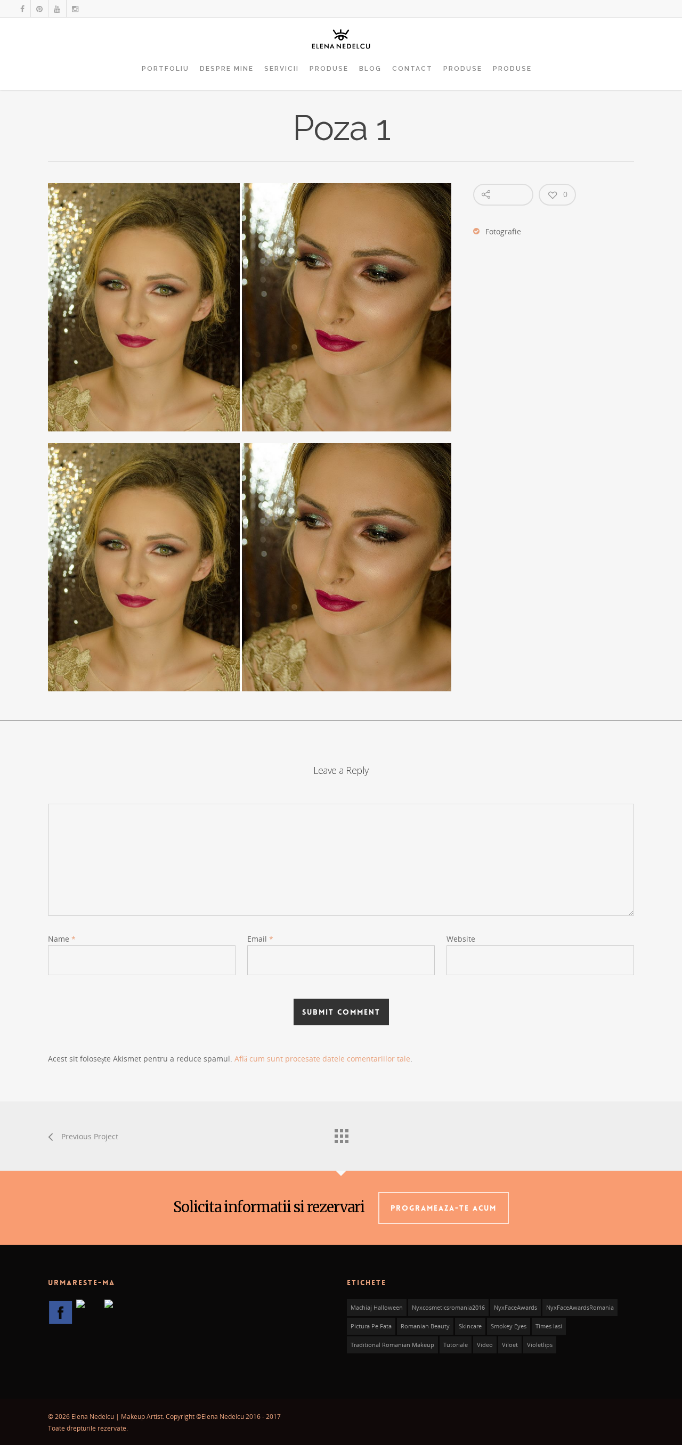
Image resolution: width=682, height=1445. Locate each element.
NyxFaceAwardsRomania (580, 1307)
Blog (370, 68)
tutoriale (455, 1345)
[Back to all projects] (341, 1133)
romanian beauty (425, 1326)
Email (260, 939)
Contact (412, 68)
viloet (510, 1345)
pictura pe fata (371, 1326)
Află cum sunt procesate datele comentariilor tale (322, 1059)
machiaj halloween (377, 1307)
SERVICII (281, 68)
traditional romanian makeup (392, 1345)
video (485, 1345)
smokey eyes (508, 1326)
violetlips (540, 1345)
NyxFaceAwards (515, 1307)
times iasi (548, 1326)
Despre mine (227, 68)
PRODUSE (329, 68)
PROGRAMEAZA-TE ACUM (444, 1208)
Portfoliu (165, 68)
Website (460, 939)
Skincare (470, 1326)
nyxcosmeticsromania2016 (448, 1307)
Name (62, 939)
